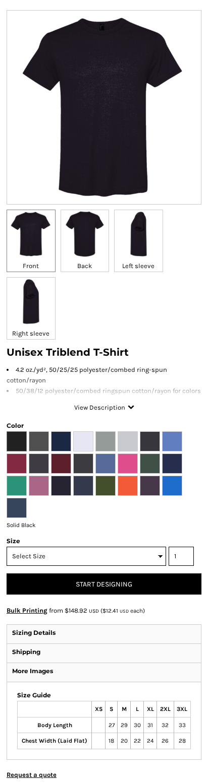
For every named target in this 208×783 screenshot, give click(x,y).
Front (31, 266)
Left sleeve (138, 266)
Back (84, 266)
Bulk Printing (27, 610)
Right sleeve (30, 333)
